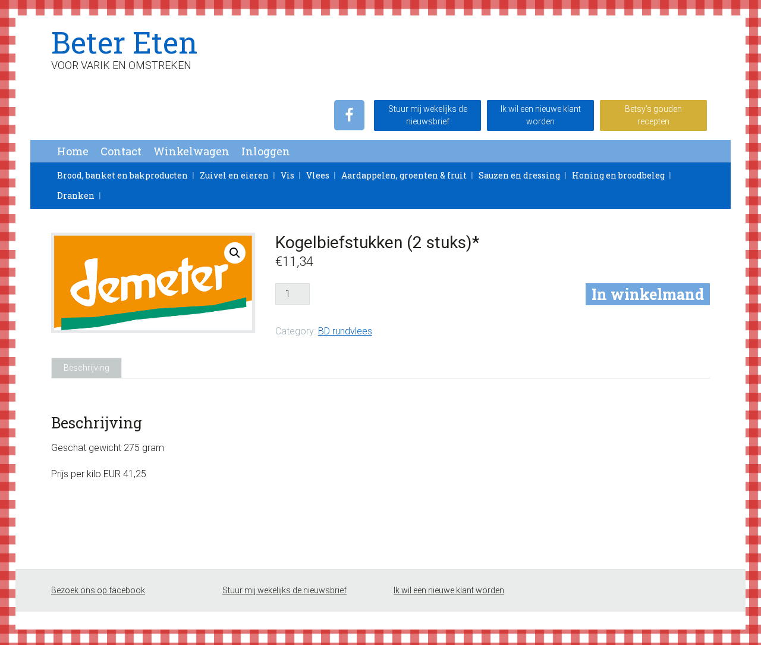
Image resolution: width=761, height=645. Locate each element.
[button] (235, 253)
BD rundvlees (345, 331)
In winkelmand (648, 294)
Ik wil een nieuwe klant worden (541, 115)
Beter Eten (124, 42)
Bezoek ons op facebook (98, 590)
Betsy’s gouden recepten (653, 115)
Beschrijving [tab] (86, 367)
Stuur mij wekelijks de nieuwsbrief (427, 115)
